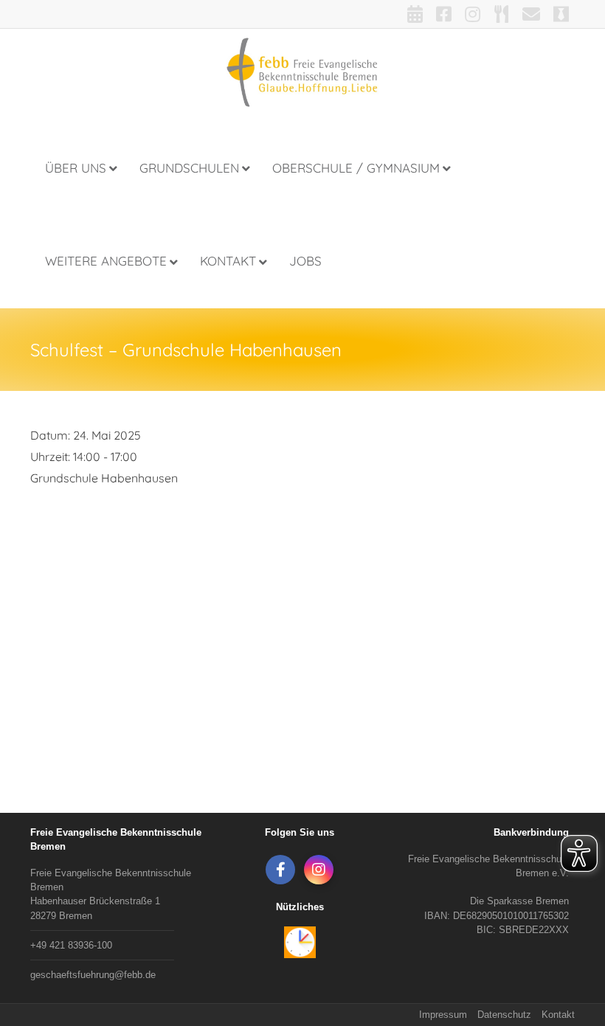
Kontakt (558, 1014)
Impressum (443, 1014)
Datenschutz (504, 1014)
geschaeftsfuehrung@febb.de (93, 974)
